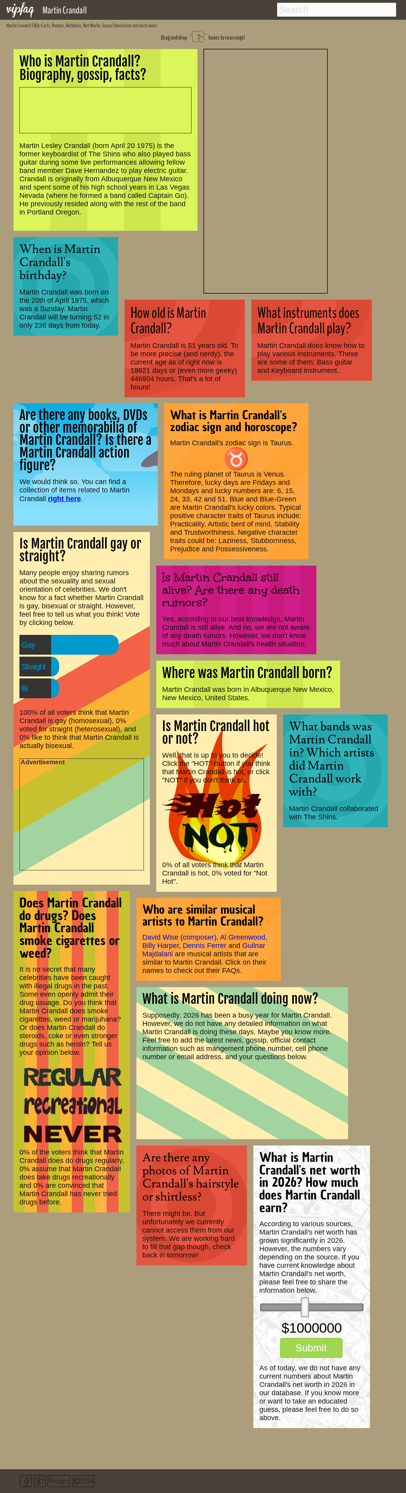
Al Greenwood (242, 937)
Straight (33, 666)
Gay (28, 644)
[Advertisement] (265, 170)
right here (64, 498)
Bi (24, 688)
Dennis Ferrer (204, 946)
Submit (311, 1347)
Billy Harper (160, 946)
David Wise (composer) (179, 937)
